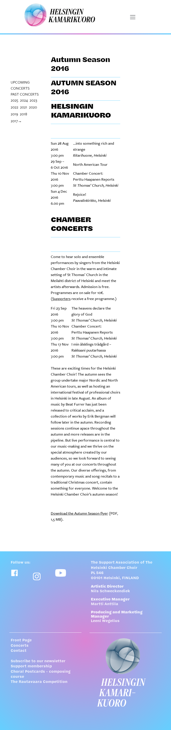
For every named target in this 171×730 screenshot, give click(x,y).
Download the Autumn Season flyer (79, 513)
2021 (23, 107)
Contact (18, 651)
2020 (33, 107)
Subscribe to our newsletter (38, 661)
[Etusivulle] (125, 672)
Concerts (19, 646)
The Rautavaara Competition (39, 682)
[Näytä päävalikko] (133, 17)
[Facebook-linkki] (14, 573)
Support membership (31, 666)
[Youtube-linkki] (60, 573)
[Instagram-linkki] (37, 576)
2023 (33, 100)
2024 (24, 100)
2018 (23, 114)
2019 (14, 114)
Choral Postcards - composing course (40, 674)
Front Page (21, 640)
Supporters (61, 298)
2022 (14, 107)
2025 (14, 100)
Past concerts (25, 94)
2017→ (16, 121)
